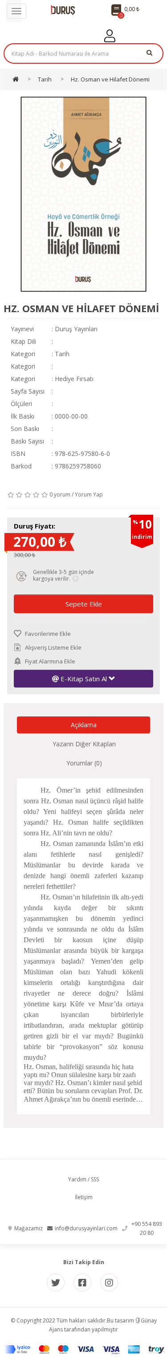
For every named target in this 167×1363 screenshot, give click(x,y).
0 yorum (59, 494)
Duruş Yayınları (76, 329)
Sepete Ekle (83, 603)
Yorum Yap (89, 494)
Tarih (62, 354)
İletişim (84, 1197)
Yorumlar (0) (84, 763)
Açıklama (84, 724)
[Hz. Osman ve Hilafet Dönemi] (83, 194)
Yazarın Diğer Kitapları (84, 744)
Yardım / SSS (83, 1179)
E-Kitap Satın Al (84, 678)
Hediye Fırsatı (74, 378)
